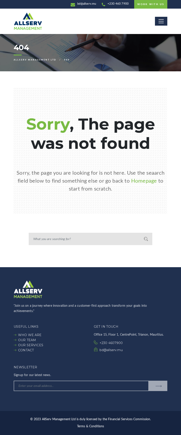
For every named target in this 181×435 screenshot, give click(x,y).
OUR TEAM (27, 340)
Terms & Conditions (90, 426)
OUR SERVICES (30, 345)
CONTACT (26, 350)
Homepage (144, 181)
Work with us (150, 4)
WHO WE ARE (29, 335)
